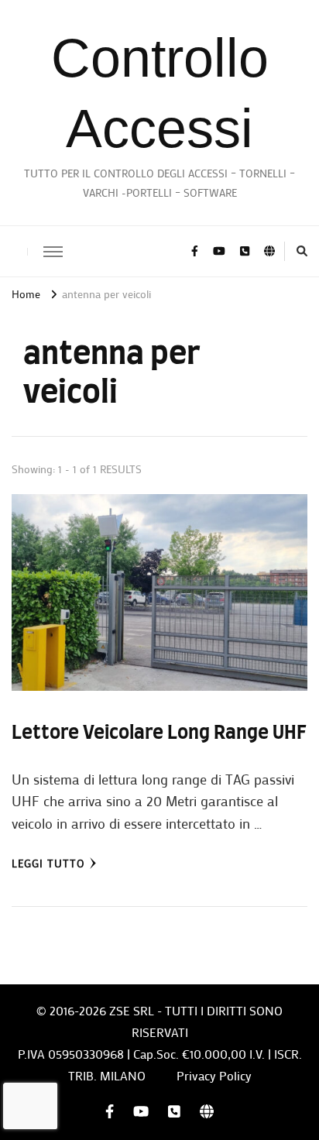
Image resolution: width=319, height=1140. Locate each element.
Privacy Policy (214, 1075)
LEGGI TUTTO (48, 863)
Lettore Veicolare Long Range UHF (159, 733)
